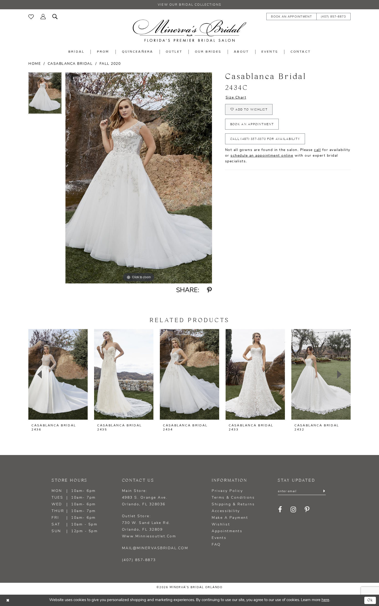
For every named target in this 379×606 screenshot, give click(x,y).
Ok (370, 600)
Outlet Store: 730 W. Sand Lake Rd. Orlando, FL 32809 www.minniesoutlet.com (149, 526)
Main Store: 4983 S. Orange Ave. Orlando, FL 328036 (145, 497)
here (325, 600)
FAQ (216, 545)
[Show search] (55, 16)
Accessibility (226, 511)
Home (34, 64)
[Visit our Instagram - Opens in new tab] (293, 509)
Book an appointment (252, 124)
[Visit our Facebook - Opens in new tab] (280, 509)
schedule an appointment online (261, 156)
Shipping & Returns (233, 504)
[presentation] (58, 374)
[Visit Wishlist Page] (31, 16)
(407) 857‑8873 (139, 560)
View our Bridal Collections (189, 4)
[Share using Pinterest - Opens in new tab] (209, 290)
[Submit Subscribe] (324, 491)
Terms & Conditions (233, 498)
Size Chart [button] (236, 98)
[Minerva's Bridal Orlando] (189, 31)
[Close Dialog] (7, 600)
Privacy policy (227, 491)
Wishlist (221, 525)
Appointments (227, 531)
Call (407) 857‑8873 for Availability (265, 139)
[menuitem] (31, 16)
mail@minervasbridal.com (155, 548)
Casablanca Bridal (70, 64)
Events (219, 538)
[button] (43, 16)
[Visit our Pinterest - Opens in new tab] (307, 509)
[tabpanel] (45, 94)
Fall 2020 (110, 64)
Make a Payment (230, 518)
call (317, 150)
